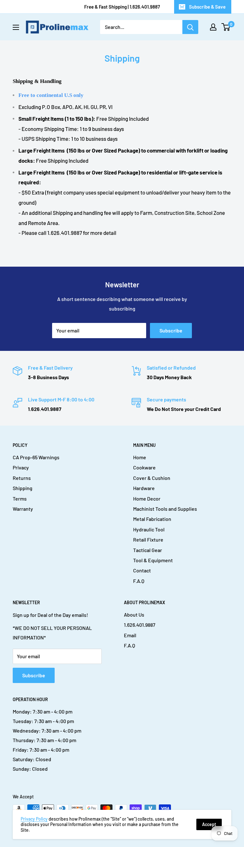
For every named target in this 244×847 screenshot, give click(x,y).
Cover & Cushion (151, 478)
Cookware (144, 467)
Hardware (144, 488)
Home (139, 457)
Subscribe (170, 330)
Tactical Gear (147, 550)
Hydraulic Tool (149, 529)
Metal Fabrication (152, 519)
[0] (226, 27)
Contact (142, 570)
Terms (20, 498)
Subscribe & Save (207, 7)
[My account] (213, 27)
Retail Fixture (148, 539)
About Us (134, 614)
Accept (209, 824)
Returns (22, 478)
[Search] (190, 27)
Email (130, 635)
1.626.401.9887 (139, 625)
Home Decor (146, 498)
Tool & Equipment (153, 560)
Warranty (23, 509)
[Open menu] (16, 27)
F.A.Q (138, 581)
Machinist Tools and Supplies (165, 509)
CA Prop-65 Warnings (36, 457)
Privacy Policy (34, 819)
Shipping (22, 488)
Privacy (21, 467)
